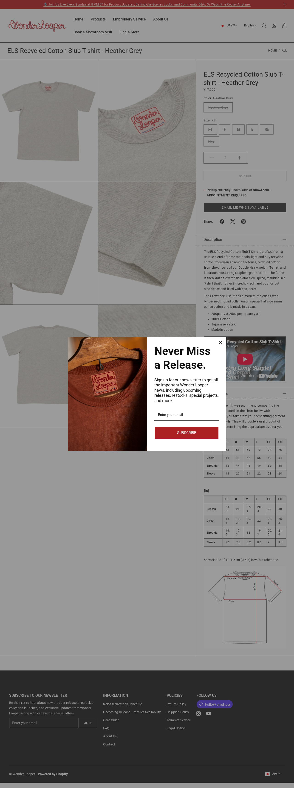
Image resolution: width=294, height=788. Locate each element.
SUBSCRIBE (186, 433)
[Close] (220, 342)
